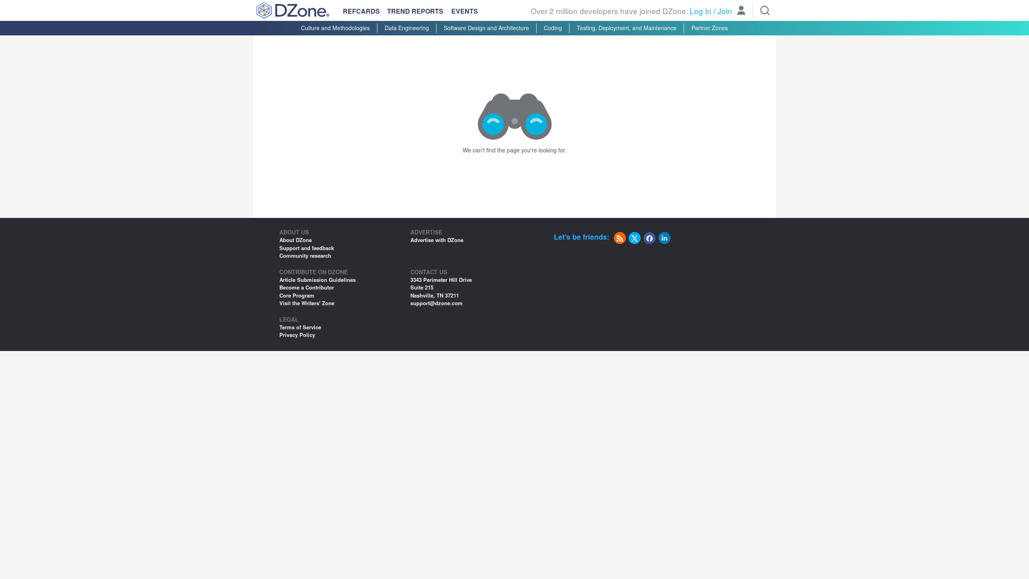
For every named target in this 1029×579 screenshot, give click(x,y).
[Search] (765, 10)
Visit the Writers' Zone (306, 303)
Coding (553, 28)
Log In (700, 10)
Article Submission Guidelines (317, 279)
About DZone (295, 240)
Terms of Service (300, 327)
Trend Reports (415, 11)
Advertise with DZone (436, 240)
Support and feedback (306, 248)
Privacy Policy (297, 335)
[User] (741, 11)
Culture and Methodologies (335, 28)
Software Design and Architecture (486, 28)
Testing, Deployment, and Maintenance (626, 28)
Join (724, 10)
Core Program (296, 295)
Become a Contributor (306, 287)
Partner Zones (709, 28)
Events (464, 11)
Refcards (361, 11)
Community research (305, 255)
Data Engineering (407, 28)
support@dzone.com (436, 303)
